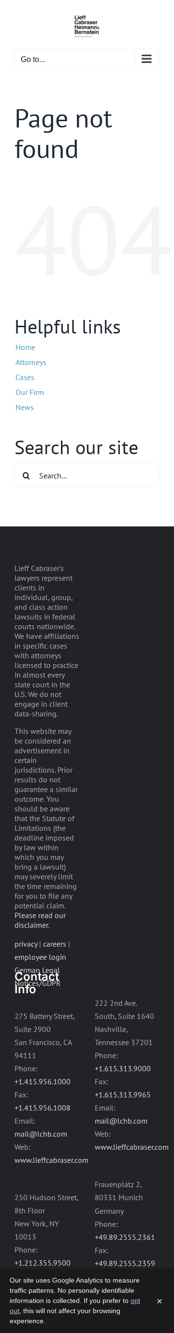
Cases (24, 377)
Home (25, 347)
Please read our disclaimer (40, 920)
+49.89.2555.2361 (125, 1237)
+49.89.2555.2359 (125, 1263)
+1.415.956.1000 (42, 1081)
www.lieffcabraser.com (51, 1160)
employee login (40, 957)
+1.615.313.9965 (123, 1094)
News (24, 407)
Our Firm (29, 392)
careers (54, 944)
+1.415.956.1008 (42, 1107)
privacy (25, 944)
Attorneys (30, 362)
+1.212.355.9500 (42, 1263)
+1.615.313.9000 (123, 1068)
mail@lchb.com (40, 1134)
